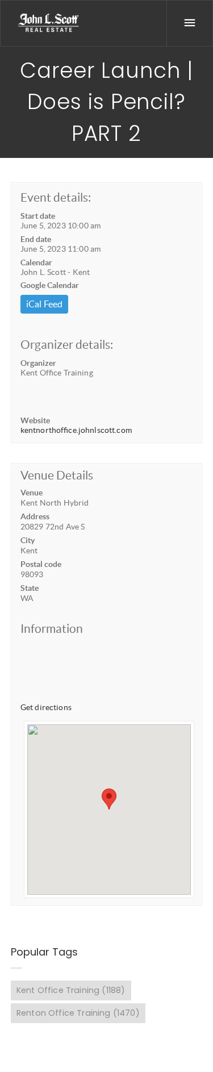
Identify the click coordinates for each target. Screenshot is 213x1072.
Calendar (36, 262)
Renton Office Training (78, 1013)
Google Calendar (49, 285)
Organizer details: (66, 344)
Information (51, 628)
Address (34, 516)
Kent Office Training (70, 990)
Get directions (46, 707)
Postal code (40, 564)
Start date (37, 215)
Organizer (38, 363)
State (29, 588)
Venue (31, 492)
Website (35, 420)
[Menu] (189, 23)
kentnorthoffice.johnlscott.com (76, 430)
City (27, 540)
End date (35, 239)
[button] (109, 799)
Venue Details (56, 475)
